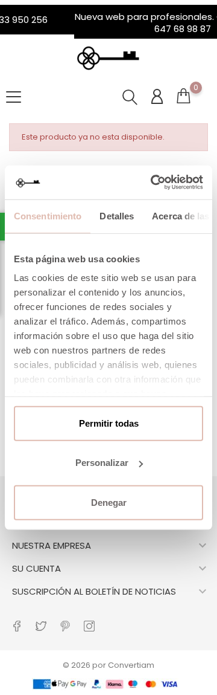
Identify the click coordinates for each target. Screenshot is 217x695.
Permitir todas (109, 423)
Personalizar (101, 462)
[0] (183, 101)
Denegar (109, 502)
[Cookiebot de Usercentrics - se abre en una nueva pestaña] (153, 182)
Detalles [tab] (116, 215)
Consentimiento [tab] (47, 215)
